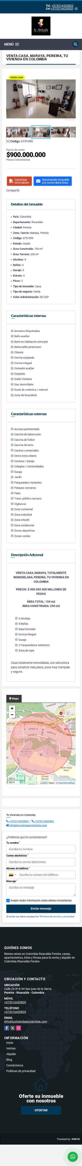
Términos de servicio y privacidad (56, 916)
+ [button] (12, 708)
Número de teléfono (18, 868)
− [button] (12, 714)
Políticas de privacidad (21, 1071)
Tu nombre (13, 843)
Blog (9, 1059)
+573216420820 (62, 5)
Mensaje (11, 881)
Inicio (9, 1042)
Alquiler (11, 1054)
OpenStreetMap (66, 782)
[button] (72, 76)
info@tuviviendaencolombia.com (28, 825)
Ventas (11, 1048)
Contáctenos (14, 1065)
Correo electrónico (17, 855)
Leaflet (43, 782)
